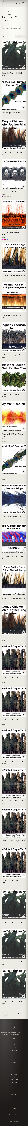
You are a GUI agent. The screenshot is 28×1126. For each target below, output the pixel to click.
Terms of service (14, 1079)
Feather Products (14, 1050)
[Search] (17, 3)
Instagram (14, 1112)
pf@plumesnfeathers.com (14, 1115)
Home (3, 11)
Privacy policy (14, 1077)
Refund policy (14, 1074)
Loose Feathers (14, 1047)
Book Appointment (14, 1062)
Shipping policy (14, 1082)
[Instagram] (14, 1038)
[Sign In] (19, 3)
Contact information (14, 1085)
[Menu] (25, 3)
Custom (14, 1053)
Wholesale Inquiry (14, 1065)
